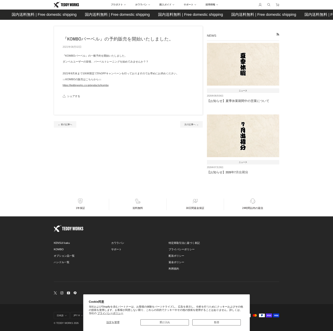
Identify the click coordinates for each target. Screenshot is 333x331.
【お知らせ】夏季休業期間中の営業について (238, 101)
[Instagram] (61, 293)
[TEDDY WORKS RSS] (278, 34)
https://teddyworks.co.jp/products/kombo (86, 85)
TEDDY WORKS (64, 323)
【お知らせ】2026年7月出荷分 (227, 172)
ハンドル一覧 (61, 262)
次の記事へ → (191, 124)
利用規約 (174, 268)
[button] (119, 4)
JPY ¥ (76, 315)
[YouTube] (68, 293)
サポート (116, 249)
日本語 (60, 315)
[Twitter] (55, 293)
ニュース (243, 91)
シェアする (73, 96)
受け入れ (165, 322)
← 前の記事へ (65, 124)
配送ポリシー (176, 255)
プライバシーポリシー (110, 313)
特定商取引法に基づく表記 (184, 243)
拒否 (216, 322)
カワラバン (117, 243)
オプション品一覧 (64, 255)
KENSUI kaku (62, 243)
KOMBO (59, 249)
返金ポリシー (176, 262)
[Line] (75, 293)
